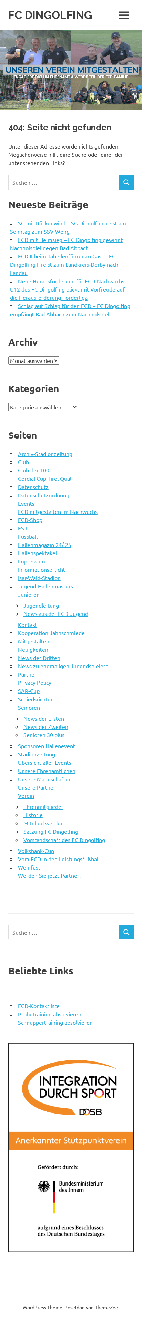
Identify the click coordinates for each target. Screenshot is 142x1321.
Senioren (29, 707)
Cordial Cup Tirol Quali (45, 478)
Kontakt (27, 624)
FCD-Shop (30, 519)
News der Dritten (39, 657)
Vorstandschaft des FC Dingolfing (64, 839)
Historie (33, 814)
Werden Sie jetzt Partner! (49, 875)
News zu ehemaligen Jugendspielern (63, 665)
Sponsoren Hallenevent (46, 745)
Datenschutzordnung (43, 494)
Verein (26, 795)
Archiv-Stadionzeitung (45, 453)
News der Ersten (43, 718)
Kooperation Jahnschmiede (51, 632)
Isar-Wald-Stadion (39, 577)
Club (23, 461)
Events (26, 503)
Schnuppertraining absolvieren (55, 1022)
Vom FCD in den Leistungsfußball (59, 858)
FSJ (22, 528)
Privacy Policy (34, 682)
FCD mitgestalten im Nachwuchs (58, 511)
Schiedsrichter (35, 698)
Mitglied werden (43, 823)
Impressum (31, 561)
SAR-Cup (29, 690)
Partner (27, 674)
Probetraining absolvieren (49, 1013)
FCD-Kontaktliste (39, 1005)
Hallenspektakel (37, 552)
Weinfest (29, 867)
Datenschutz (33, 486)
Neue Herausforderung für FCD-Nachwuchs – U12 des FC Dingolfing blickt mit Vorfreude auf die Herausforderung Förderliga (69, 289)
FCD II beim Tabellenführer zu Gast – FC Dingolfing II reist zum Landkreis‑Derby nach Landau (64, 264)
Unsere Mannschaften (45, 778)
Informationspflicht (41, 569)
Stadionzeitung (36, 754)
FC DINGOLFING (50, 15)
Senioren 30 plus (43, 734)
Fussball (28, 536)
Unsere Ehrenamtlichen (46, 770)
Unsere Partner (36, 787)
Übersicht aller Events (44, 762)
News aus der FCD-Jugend (55, 613)
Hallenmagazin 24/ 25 (44, 544)
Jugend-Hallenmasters (45, 585)
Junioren (29, 594)
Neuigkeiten (33, 649)
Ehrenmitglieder (43, 806)
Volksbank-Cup (36, 850)
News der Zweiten (45, 726)
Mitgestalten (33, 641)
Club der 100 (33, 470)
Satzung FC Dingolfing (50, 831)
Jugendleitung (41, 605)
